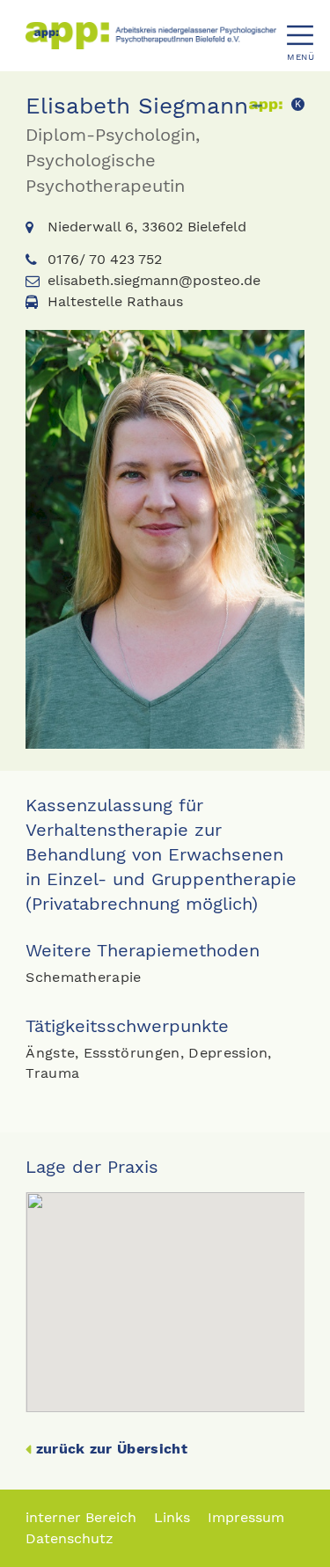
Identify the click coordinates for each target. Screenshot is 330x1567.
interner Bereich (81, 1517)
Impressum (246, 1517)
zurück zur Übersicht (111, 1448)
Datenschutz (70, 1538)
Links (172, 1517)
